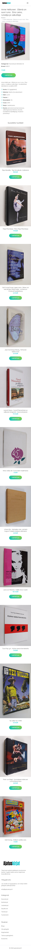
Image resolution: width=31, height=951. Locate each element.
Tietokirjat (4, 912)
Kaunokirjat (12, 64)
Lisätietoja (8, 75)
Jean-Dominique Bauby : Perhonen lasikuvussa (16, 350)
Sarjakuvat (4, 908)
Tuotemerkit (4, 915)
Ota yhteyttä (5, 929)
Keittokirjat (4, 902)
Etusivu (3, 17)
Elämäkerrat (20, 64)
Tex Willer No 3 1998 (15, 721)
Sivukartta (4, 938)
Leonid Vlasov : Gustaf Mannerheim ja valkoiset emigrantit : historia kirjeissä (15, 411)
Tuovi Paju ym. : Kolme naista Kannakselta (15, 648)
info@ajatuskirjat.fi (7, 889)
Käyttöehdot (5, 932)
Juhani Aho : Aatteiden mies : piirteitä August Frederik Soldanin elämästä (15, 530)
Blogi (2, 926)
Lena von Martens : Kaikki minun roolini (15, 590)
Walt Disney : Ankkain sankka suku (15, 840)
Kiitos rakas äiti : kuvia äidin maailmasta (15, 471)
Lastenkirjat (4, 905)
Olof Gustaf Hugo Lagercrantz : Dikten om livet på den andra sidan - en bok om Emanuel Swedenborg (15, 289)
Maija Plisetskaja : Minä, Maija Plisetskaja (15, 229)
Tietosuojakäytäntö (7, 935)
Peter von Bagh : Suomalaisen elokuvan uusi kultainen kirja (15, 780)
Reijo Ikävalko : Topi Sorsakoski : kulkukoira (15, 170)
